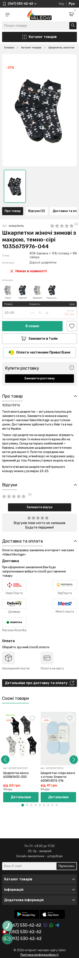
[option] (15, 186)
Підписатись (66, 866)
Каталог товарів (43, 37)
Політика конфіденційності (39, 955)
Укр (61, 4)
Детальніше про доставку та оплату (36, 683)
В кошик (32, 326)
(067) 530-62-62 (25, 925)
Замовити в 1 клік (43, 339)
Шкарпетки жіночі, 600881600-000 (16, 775)
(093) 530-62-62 (25, 938)
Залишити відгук (39, 507)
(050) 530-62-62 (25, 932)
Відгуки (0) (36, 211)
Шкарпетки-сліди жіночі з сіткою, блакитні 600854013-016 (58, 777)
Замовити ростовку (39, 378)
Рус (72, 4)
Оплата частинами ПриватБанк (43, 352)
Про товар (13, 211)
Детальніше (21, 797)
